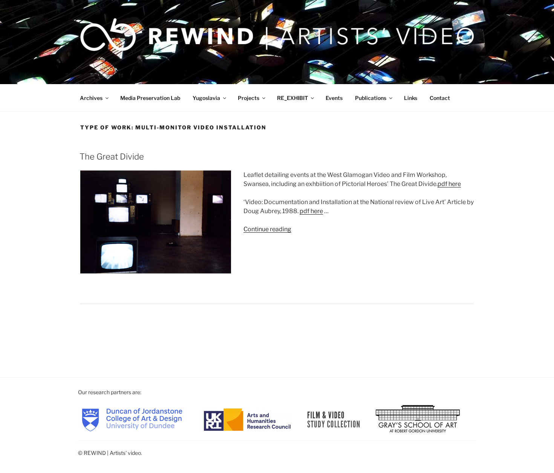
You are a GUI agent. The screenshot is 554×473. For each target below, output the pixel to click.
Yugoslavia (206, 98)
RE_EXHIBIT (292, 98)
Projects (248, 98)
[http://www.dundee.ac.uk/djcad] (132, 419)
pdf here (449, 183)
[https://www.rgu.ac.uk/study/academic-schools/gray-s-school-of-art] (418, 419)
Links (410, 98)
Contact (440, 98)
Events (334, 98)
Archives (91, 98)
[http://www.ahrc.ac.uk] (247, 419)
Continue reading (267, 229)
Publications (370, 98)
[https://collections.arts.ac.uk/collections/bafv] (334, 419)
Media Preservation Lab (150, 98)
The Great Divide (112, 156)
